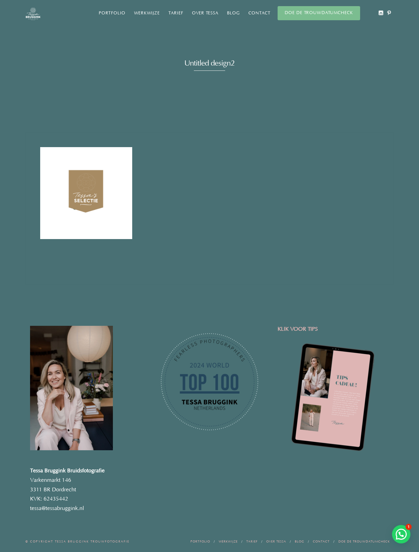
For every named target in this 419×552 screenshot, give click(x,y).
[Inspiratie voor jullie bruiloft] (389, 13)
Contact (259, 13)
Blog (233, 13)
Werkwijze (147, 13)
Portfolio (112, 13)
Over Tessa (205, 13)
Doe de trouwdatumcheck (319, 12)
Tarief (175, 13)
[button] (401, 534)
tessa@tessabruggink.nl (57, 508)
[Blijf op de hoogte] (381, 13)
